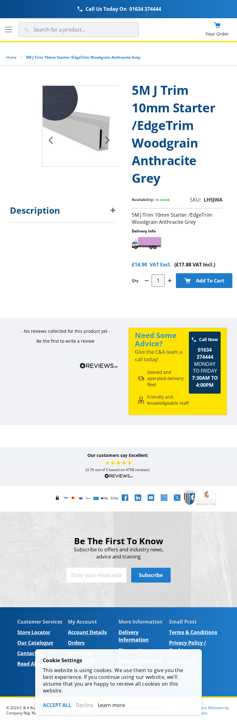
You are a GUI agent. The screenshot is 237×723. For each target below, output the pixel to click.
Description (35, 210)
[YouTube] (150, 502)
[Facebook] (124, 502)
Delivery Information (133, 636)
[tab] (62, 210)
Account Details (87, 632)
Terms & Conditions (193, 632)
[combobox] (79, 29)
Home (11, 57)
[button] (65, 340)
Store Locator (33, 632)
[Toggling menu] (8, 29)
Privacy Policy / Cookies (187, 646)
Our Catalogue (35, 642)
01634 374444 (145, 9)
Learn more (111, 705)
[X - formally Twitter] (177, 502)
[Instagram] (163, 502)
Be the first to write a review (65, 341)
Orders (76, 642)
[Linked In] (137, 502)
